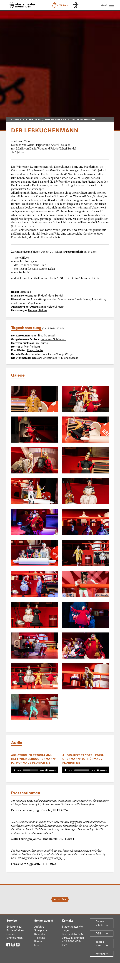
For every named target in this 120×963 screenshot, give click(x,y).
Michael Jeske (69, 358)
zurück (62, 899)
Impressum (100, 943)
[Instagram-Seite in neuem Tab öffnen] (13, 944)
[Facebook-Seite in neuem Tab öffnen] (8, 944)
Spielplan (34, 119)
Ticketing (39, 938)
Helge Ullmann (55, 306)
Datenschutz (99, 923)
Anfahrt (39, 926)
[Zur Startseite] (22, 5)
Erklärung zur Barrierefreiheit (15, 928)
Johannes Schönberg (53, 339)
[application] (34, 770)
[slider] (30, 770)
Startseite (17, 119)
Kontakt (100, 954)
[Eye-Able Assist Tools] (76, 5)
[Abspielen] (14, 770)
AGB (98, 933)
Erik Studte (41, 343)
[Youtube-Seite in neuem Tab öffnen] (18, 944)
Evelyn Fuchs (35, 350)
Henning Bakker (37, 310)
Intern (37, 945)
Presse (38, 941)
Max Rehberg (32, 346)
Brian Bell (25, 292)
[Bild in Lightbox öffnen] (34, 399)
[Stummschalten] (46, 770)
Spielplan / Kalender (40, 932)
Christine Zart (51, 358)
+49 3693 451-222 (72, 943)
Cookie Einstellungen (14, 936)
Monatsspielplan (55, 119)
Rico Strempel (46, 335)
